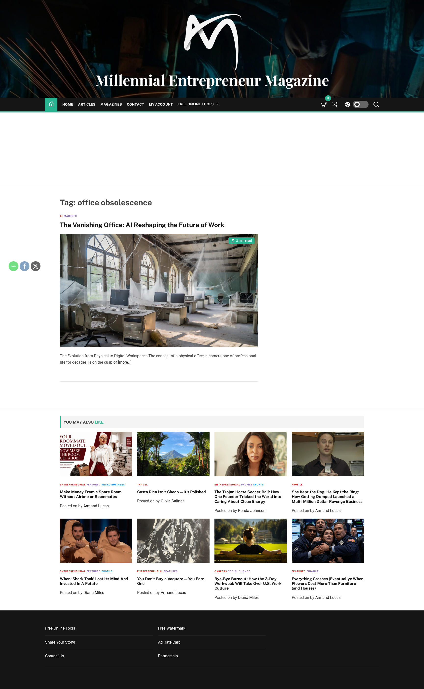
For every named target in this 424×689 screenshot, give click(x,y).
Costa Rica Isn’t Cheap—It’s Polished (171, 492)
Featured (94, 484)
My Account (161, 104)
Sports (258, 484)
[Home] (51, 104)
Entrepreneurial (73, 484)
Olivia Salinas (173, 501)
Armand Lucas (96, 506)
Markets (70, 216)
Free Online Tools (196, 104)
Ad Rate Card (169, 642)
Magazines (111, 104)
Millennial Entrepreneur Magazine (212, 79)
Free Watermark (171, 628)
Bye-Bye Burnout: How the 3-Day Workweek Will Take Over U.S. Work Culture (247, 584)
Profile (246, 484)
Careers (220, 571)
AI (61, 216)
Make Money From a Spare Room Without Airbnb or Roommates (90, 494)
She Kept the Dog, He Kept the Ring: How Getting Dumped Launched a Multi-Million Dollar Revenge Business (327, 497)
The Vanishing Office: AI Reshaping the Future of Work (142, 225)
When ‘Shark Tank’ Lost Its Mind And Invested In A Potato (94, 581)
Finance (313, 571)
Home (67, 104)
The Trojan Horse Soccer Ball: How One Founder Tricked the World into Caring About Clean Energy (247, 497)
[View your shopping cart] (324, 104)
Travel (142, 484)
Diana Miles (93, 592)
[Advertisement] (212, 149)
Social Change (239, 571)
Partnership (168, 656)
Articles (86, 104)
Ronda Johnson (251, 510)
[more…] (125, 362)
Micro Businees (113, 484)
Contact (135, 104)
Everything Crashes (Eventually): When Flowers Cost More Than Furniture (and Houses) (327, 584)
